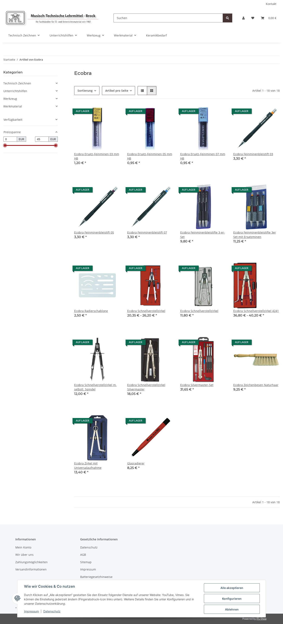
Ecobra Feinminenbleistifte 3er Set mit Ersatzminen (254, 234)
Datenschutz (51, 611)
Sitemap (86, 562)
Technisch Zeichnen (17, 83)
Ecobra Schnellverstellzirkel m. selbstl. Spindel (95, 387)
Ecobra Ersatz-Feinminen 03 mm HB (96, 156)
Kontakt (271, 4)
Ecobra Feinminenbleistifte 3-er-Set (202, 234)
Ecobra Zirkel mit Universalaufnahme (88, 465)
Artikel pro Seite (116, 91)
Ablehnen (232, 609)
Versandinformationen (31, 569)
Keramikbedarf (156, 35)
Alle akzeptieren (231, 588)
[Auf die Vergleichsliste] (102, 112)
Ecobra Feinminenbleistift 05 (94, 232)
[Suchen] (227, 17)
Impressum (31, 611)
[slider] (5, 146)
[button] (243, 18)
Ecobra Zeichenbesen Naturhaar (255, 385)
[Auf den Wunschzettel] (113, 112)
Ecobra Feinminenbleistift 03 (253, 154)
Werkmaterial (12, 106)
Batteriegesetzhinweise (96, 577)
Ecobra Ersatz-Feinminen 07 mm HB (202, 156)
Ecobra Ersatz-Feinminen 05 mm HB (149, 156)
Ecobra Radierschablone (91, 311)
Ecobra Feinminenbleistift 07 (147, 232)
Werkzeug (10, 99)
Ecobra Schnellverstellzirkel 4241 (256, 311)
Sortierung (85, 91)
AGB (83, 555)
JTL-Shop (261, 618)
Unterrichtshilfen (15, 91)
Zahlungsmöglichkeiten (31, 562)
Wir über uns (24, 555)
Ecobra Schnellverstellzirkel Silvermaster (146, 387)
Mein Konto (23, 547)
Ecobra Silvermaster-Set (196, 385)
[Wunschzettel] (253, 18)
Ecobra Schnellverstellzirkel (146, 311)
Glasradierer (136, 463)
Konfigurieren (232, 598)
